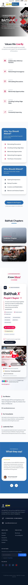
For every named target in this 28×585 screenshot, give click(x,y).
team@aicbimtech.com (9, 408)
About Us (4, 533)
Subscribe (21, 554)
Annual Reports (19, 535)
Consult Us (4, 537)
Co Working (4, 540)
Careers (3, 542)
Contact (4, 535)
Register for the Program (14, 202)
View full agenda (5, 384)
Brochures (17, 533)
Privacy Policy (10, 557)
